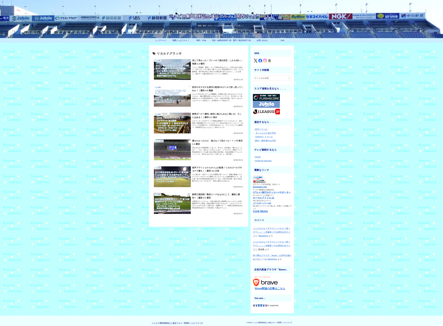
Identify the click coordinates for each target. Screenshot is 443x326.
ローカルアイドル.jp (263, 197)
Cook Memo (260, 211)
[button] (289, 78)
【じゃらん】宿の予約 (265, 133)
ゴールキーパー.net (262, 203)
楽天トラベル (261, 129)
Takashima (263, 236)
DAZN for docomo (263, 161)
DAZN (258, 157)
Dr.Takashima (270, 259)
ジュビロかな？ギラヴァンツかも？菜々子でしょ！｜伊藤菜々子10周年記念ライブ (271, 232)
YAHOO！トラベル (264, 137)
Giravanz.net (260, 187)
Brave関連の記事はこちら (270, 288)
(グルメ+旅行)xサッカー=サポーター (272, 192)
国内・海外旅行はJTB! (265, 140)
